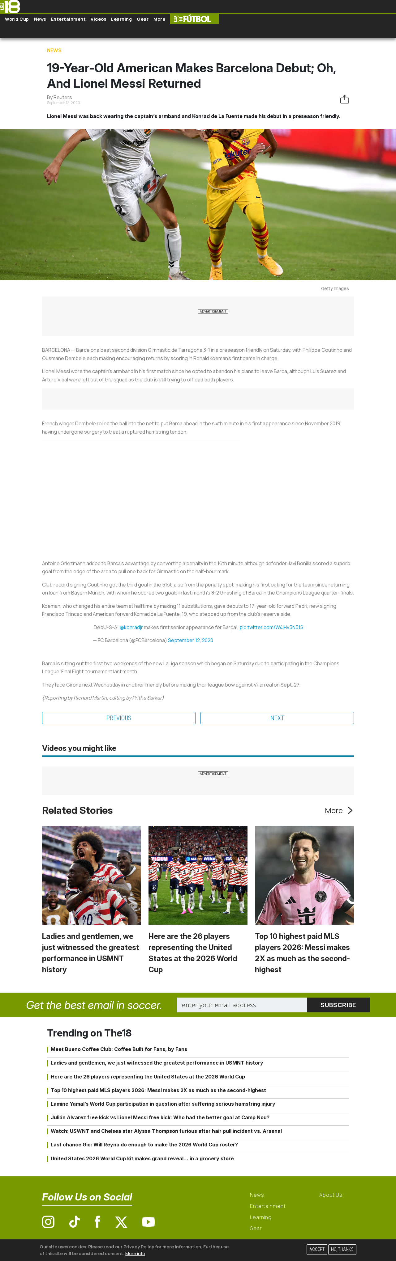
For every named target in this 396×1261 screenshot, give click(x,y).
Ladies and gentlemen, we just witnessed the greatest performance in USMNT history (157, 1063)
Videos (98, 19)
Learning (121, 19)
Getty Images (335, 288)
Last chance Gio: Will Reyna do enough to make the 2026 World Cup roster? (144, 1144)
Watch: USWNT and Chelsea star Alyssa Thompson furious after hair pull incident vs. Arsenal (166, 1131)
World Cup (17, 19)
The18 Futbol (194, 19)
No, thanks (342, 1249)
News (40, 19)
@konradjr (131, 627)
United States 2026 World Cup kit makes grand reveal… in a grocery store (142, 1158)
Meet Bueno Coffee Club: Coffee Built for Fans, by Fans (119, 1049)
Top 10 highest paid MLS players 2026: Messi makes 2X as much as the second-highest (158, 1090)
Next (277, 718)
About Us (330, 1195)
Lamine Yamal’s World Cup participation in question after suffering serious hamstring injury (163, 1104)
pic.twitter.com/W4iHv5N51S (271, 627)
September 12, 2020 (190, 640)
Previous (118, 718)
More (159, 19)
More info (135, 1253)
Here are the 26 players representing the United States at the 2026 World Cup (148, 1077)
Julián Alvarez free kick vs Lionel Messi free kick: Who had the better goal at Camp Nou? (160, 1117)
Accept (317, 1249)
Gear (142, 19)
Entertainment (68, 19)
